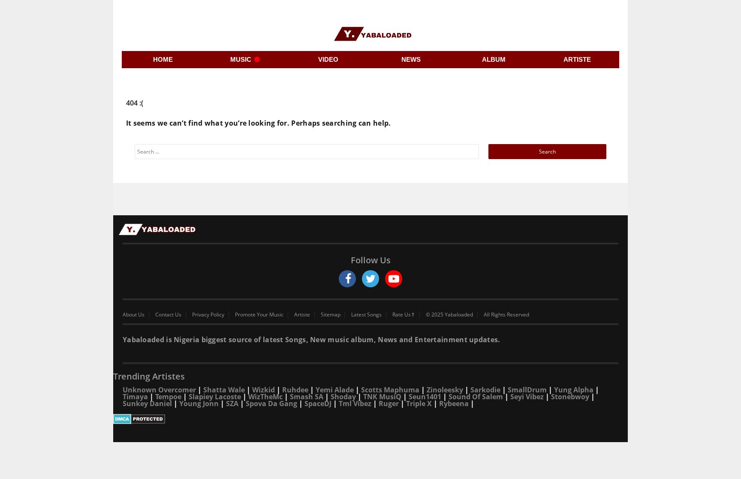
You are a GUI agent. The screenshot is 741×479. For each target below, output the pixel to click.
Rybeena (454, 403)
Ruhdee (295, 390)
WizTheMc (265, 396)
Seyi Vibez (527, 396)
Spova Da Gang (271, 403)
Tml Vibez (355, 403)
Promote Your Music (259, 314)
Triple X (419, 403)
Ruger (389, 403)
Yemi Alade (335, 390)
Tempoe (168, 396)
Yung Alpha (573, 390)
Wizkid (263, 390)
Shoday (343, 396)
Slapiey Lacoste (215, 396)
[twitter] (370, 278)
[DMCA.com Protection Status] (370, 419)
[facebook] (347, 278)
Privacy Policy (208, 314)
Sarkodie (485, 390)
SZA (232, 403)
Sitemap (330, 314)
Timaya (135, 396)
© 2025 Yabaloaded (449, 314)
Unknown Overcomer (159, 390)
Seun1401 (425, 396)
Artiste (302, 314)
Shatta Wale (224, 390)
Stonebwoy (570, 396)
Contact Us (168, 314)
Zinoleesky (445, 390)
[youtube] (393, 278)
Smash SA (306, 396)
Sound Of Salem (476, 396)
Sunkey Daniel (147, 403)
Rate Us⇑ (403, 314)
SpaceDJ (317, 403)
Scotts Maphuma (390, 390)
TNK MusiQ (382, 396)
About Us (134, 314)
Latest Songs (366, 314)
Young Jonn (199, 403)
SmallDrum (527, 390)
